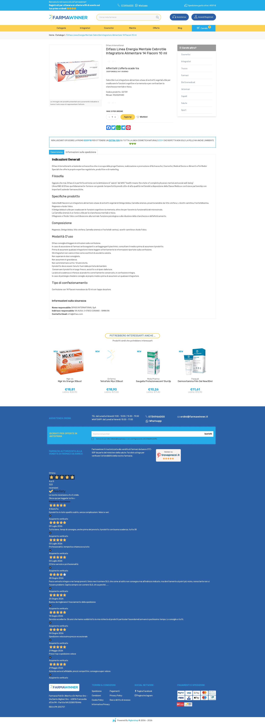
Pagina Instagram (145, 695)
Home (51, 35)
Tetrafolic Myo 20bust (111, 381)
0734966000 (127, 5)
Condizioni (96, 695)
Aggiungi (128, 117)
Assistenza (181, 17)
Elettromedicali (188, 82)
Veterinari (185, 89)
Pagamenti (115, 691)
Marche (132, 28)
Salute (184, 103)
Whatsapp (143, 5)
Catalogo (60, 35)
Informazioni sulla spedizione (81, 152)
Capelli (184, 96)
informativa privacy (118, 439)
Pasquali (195, 379)
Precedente (54, 502)
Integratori (85, 28)
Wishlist (144, 117)
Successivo (65, 502)
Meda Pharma (153, 379)
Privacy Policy (116, 695)
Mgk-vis (70, 379)
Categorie (61, 28)
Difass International (115, 45)
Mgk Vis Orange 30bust (70, 381)
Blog (180, 28)
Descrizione (57, 152)
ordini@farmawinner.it (194, 416)
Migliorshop (133, 720)
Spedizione (97, 691)
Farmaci (185, 75)
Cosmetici (109, 28)
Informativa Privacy (101, 704)
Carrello (205, 28)
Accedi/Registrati (205, 17)
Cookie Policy (98, 700)
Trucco (184, 68)
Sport (183, 110)
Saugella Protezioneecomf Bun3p (153, 381)
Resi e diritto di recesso (120, 700)
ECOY (160, 140)
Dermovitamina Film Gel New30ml (195, 381)
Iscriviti (208, 434)
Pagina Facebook (144, 691)
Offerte (156, 28)
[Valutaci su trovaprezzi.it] (168, 455)
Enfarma (112, 379)
